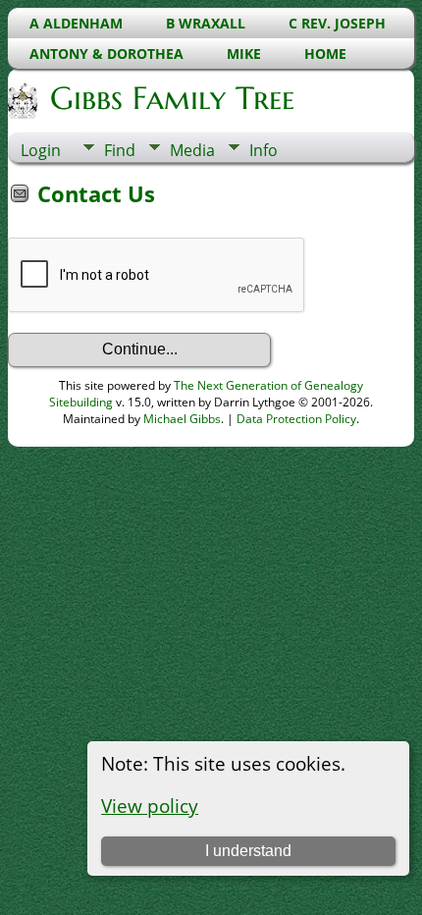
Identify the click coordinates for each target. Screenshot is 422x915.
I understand (248, 850)
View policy (149, 805)
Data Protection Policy (296, 418)
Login (41, 150)
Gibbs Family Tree (172, 98)
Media (192, 150)
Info (263, 150)
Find (119, 150)
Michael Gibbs (182, 418)
